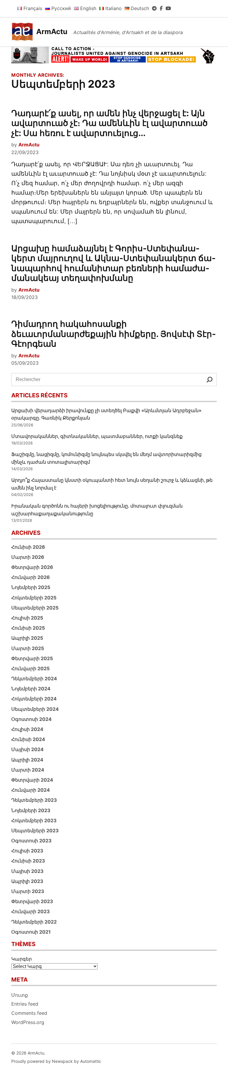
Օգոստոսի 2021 (31, 932)
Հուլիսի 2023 (27, 851)
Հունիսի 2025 (28, 628)
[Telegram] (154, 8)
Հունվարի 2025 (30, 668)
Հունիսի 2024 (28, 739)
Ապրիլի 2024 (27, 760)
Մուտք (19, 995)
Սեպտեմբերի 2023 (35, 830)
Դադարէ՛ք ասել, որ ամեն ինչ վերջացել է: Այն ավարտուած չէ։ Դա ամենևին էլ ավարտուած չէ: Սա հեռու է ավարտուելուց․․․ (109, 123)
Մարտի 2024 (27, 770)
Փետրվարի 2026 (32, 567)
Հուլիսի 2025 (27, 618)
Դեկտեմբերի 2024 (34, 678)
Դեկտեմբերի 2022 (34, 922)
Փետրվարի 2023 (32, 901)
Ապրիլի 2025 (27, 638)
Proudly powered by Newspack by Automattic (56, 1061)
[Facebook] (161, 8)
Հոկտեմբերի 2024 (34, 699)
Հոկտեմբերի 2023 (34, 820)
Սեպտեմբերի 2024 (35, 709)
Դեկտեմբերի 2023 (34, 800)
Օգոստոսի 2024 (31, 719)
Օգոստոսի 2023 (31, 841)
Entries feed (24, 1004)
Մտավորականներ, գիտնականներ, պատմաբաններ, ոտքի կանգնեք (97, 436)
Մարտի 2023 (27, 891)
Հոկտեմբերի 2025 (33, 598)
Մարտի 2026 (27, 557)
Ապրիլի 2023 (27, 881)
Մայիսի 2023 (27, 871)
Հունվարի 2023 (30, 911)
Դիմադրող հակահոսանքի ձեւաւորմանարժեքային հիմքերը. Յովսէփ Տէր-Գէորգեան (113, 334)
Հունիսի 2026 (28, 547)
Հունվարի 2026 (30, 577)
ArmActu (51, 31)
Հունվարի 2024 (30, 790)
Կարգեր (21, 959)
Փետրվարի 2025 (32, 658)
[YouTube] (168, 8)
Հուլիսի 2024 (27, 729)
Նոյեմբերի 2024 (30, 689)
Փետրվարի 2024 (32, 780)
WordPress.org (27, 1022)
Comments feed (29, 1013)
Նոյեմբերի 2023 (30, 810)
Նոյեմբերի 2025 (30, 587)
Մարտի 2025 (27, 648)
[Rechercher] (209, 379)
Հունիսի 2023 (28, 861)
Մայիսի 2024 (27, 749)
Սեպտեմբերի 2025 (34, 608)
